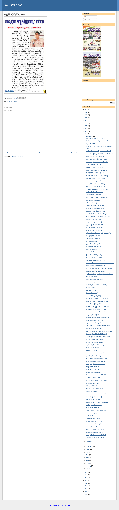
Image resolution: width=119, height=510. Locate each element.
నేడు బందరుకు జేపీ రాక (91, 293)
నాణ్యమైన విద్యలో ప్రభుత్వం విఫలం (14, 14)
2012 (86, 483)
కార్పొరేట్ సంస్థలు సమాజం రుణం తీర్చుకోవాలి (97, 197)
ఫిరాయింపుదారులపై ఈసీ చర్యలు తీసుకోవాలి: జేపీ (98, 325)
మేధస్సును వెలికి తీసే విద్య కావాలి (94, 257)
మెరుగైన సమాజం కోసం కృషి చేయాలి (95, 424)
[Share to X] (22, 98)
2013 (86, 480)
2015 (86, 475)
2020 (86, 126)
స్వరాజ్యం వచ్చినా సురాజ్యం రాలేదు (94, 421)
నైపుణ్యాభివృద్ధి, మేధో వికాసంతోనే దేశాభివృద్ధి (96, 334)
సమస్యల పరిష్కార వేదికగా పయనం (94, 227)
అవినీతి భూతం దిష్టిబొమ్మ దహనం (94, 304)
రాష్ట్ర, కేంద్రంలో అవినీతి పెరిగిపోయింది (95, 339)
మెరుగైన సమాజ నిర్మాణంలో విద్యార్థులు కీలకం (97, 394)
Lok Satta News (13, 5)
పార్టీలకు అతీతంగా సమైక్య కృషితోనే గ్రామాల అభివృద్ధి (98, 233)
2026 (86, 109)
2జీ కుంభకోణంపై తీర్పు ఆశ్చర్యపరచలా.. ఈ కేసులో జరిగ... (100, 153)
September (89, 446)
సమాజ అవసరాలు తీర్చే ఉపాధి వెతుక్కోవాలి (96, 170)
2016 (86, 472)
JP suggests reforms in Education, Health (97, 189)
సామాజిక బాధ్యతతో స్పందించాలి (93, 203)
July (87, 452)
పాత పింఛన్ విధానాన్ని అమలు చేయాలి (95, 361)
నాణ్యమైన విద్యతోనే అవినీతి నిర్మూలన (95, 388)
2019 (86, 128)
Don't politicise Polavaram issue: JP (95, 265)
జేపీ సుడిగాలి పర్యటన (91, 391)
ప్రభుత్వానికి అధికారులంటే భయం (94, 219)
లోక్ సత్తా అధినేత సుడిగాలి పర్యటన (94, 328)
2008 (86, 494)
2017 (86, 134)
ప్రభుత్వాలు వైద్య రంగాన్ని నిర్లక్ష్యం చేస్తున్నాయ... (97, 301)
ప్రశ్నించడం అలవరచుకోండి (92, 241)
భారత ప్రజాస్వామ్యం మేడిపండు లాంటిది (95, 211)
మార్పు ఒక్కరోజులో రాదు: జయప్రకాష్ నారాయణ (97, 317)
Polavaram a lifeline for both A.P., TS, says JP (98, 375)
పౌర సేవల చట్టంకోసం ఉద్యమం (93, 200)
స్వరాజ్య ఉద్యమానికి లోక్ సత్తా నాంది (95, 208)
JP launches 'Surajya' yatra (93, 377)
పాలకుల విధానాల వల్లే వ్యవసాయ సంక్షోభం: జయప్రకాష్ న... (100, 268)
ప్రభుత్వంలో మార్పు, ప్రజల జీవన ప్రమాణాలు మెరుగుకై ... (99, 331)
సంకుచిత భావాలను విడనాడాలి (93, 399)
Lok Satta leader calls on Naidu (94, 192)
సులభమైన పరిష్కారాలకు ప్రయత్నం (94, 222)
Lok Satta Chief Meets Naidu (93, 194)
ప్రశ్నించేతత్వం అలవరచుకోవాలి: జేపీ (94, 224)
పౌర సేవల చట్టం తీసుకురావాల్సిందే (94, 320)
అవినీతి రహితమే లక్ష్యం (91, 249)
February (88, 466)
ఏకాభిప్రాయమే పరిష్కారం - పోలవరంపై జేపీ (96, 435)
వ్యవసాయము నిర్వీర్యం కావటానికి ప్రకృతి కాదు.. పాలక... (99, 274)
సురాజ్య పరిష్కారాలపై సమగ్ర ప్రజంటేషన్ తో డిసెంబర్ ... (99, 216)
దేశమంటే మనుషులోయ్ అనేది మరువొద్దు (95, 167)
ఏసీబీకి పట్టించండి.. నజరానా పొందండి (95, 156)
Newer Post (7, 153)
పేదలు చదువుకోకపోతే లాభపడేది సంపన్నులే (96, 213)
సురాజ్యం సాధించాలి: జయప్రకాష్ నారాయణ (96, 380)
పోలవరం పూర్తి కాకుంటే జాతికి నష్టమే (94, 396)
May (87, 457)
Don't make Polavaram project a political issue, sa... (100, 263)
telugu (15, 101)
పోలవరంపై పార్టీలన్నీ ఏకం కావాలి (94, 405)
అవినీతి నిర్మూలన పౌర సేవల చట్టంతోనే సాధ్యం (97, 162)
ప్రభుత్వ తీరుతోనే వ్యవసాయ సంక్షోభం (95, 279)
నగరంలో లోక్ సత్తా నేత (91, 290)
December (89, 136)
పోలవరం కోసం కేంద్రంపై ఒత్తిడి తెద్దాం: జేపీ (96, 312)
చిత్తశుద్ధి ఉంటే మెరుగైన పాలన (93, 238)
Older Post (74, 153)
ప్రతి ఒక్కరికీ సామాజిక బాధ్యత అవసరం (95, 186)
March (88, 463)
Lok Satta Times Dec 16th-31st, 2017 (96, 178)
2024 (86, 115)
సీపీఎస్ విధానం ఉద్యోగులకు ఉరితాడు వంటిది (96, 358)
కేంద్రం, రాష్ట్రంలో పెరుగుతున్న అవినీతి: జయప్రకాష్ (98, 336)
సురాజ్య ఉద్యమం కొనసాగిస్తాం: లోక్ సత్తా (95, 183)
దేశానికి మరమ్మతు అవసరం (92, 347)
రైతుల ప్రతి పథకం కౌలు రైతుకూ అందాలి (95, 364)
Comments (88, 19)
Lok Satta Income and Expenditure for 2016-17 (98, 151)
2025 (86, 112)
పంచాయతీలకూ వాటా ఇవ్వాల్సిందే (94, 246)
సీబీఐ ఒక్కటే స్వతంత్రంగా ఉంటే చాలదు (95, 138)
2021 (86, 123)
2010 (86, 488)
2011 (86, 486)
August (88, 449)
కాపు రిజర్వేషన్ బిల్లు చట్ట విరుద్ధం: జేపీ (95, 295)
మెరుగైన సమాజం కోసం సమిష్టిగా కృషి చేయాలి (97, 402)
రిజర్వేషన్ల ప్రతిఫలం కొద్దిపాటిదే (93, 314)
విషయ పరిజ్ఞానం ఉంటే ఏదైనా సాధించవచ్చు (96, 285)
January (88, 468)
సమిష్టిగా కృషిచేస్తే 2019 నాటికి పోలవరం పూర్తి (97, 252)
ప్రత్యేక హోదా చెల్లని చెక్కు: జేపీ (93, 244)
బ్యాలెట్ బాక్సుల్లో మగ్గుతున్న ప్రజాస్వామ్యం (96, 345)
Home (40, 153)
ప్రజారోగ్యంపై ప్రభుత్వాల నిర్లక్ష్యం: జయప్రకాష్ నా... (98, 298)
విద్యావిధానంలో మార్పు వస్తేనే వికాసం (95, 342)
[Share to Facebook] (23, 98)
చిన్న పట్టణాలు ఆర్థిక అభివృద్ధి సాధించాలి (95, 323)
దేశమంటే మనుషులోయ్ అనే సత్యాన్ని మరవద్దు (97, 175)
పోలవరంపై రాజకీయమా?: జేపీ (93, 287)
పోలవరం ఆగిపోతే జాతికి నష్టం (93, 426)
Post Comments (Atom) (17, 156)
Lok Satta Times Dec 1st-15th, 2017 (95, 437)
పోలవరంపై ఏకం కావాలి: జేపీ (93, 407)
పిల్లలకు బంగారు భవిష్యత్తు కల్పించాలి (95, 413)
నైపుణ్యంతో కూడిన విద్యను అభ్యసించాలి (95, 254)
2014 (86, 477)
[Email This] (18, 98)
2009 (86, 491)
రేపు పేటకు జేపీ (89, 416)
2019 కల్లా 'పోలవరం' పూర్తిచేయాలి (94, 386)
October (88, 444)
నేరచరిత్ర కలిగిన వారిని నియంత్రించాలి (95, 173)
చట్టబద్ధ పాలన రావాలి (91, 143)
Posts (87, 16)
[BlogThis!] (20, 98)
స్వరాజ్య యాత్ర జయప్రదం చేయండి (94, 432)
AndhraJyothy (10, 101)
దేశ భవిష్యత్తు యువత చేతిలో (93, 383)
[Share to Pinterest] (25, 98)
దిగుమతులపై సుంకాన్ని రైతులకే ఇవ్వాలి (95, 181)
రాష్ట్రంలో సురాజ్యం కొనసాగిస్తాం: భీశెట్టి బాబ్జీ (96, 205)
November (89, 441)
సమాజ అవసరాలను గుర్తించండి (93, 164)
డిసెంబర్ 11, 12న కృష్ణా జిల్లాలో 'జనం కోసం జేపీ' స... (98, 306)
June (87, 455)
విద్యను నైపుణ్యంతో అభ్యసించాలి (94, 230)
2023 (86, 117)
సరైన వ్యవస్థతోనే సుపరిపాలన (93, 235)
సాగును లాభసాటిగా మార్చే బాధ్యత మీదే (95, 353)
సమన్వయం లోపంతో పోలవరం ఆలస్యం (95, 271)
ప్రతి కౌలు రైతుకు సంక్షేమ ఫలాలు (93, 372)
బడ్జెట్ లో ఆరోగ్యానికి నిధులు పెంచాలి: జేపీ (96, 410)
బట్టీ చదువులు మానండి (91, 276)
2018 (86, 131)
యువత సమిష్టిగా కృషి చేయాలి (93, 418)
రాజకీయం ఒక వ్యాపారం (92, 282)
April (87, 460)
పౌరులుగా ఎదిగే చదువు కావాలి (93, 369)
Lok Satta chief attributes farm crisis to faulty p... (99, 260)
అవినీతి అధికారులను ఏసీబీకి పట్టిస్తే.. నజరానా (97, 159)
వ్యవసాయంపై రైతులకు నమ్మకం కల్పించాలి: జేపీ (97, 141)
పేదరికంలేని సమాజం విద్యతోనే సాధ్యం (95, 429)
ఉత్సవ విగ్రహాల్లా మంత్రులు (92, 350)
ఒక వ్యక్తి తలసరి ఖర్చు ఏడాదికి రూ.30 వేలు (96, 309)
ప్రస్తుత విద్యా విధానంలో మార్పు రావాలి (95, 355)
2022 (86, 120)
